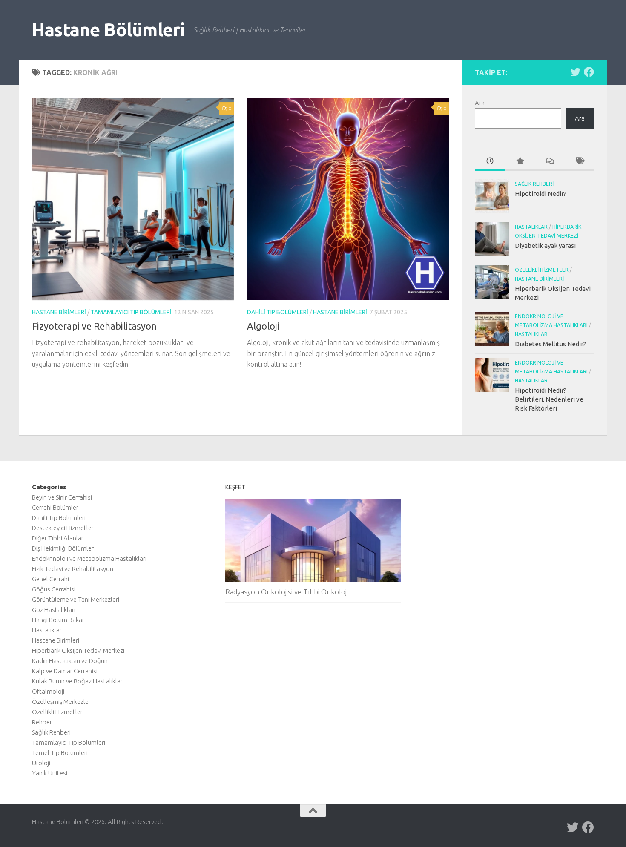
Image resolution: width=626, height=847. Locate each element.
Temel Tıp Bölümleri (60, 752)
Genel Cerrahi (50, 579)
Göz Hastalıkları (53, 609)
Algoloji (263, 326)
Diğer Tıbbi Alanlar (57, 538)
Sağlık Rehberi (534, 184)
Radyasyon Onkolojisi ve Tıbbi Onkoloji (286, 592)
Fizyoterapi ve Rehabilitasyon (94, 326)
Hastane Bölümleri (108, 30)
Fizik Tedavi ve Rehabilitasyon (72, 568)
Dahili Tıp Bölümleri (277, 312)
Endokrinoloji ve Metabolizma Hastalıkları (89, 558)
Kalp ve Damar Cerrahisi (65, 671)
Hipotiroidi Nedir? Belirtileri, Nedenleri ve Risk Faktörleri (549, 399)
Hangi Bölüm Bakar (58, 619)
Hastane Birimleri (59, 312)
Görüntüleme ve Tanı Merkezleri (75, 599)
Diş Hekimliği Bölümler (63, 548)
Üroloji (41, 763)
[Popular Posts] (519, 161)
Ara (480, 102)
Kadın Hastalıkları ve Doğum (71, 660)
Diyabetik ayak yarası (545, 245)
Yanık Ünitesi (49, 773)
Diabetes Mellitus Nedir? (550, 343)
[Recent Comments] (549, 161)
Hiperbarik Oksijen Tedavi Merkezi (78, 650)
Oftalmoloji (48, 691)
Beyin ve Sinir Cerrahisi (62, 497)
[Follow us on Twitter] (575, 72)
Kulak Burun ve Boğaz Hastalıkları (78, 681)
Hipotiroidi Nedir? (540, 193)
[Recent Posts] (490, 161)
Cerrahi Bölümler (55, 507)
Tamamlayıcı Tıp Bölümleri (131, 312)
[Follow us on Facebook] (589, 72)
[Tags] (579, 161)
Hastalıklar (531, 227)
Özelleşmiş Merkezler (61, 701)
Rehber (42, 722)
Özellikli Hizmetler (542, 270)
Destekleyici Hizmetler (63, 527)
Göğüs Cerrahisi (53, 589)
